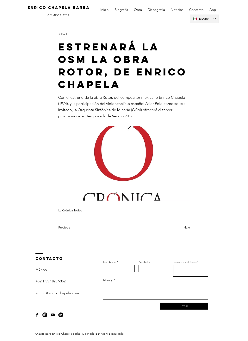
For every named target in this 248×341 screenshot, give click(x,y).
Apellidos (144, 262)
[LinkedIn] (60, 314)
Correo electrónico (185, 262)
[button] (71, 34)
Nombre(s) (109, 262)
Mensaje (108, 280)
